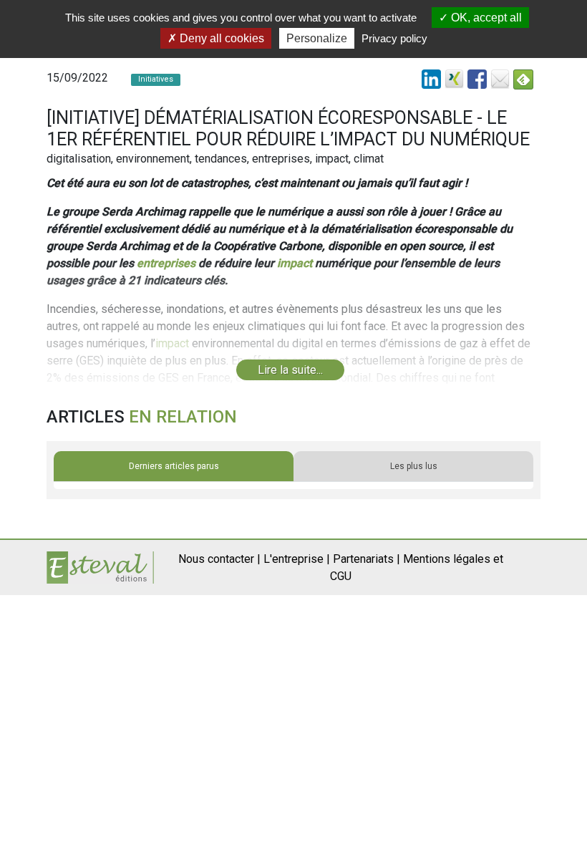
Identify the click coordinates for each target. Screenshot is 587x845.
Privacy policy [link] (394, 38)
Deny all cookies (220, 38)
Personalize (316, 38)
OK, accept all (485, 17)
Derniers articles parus (174, 466)
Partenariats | (366, 559)
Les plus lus (413, 466)
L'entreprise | (296, 559)
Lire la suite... (290, 370)
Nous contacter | (219, 559)
